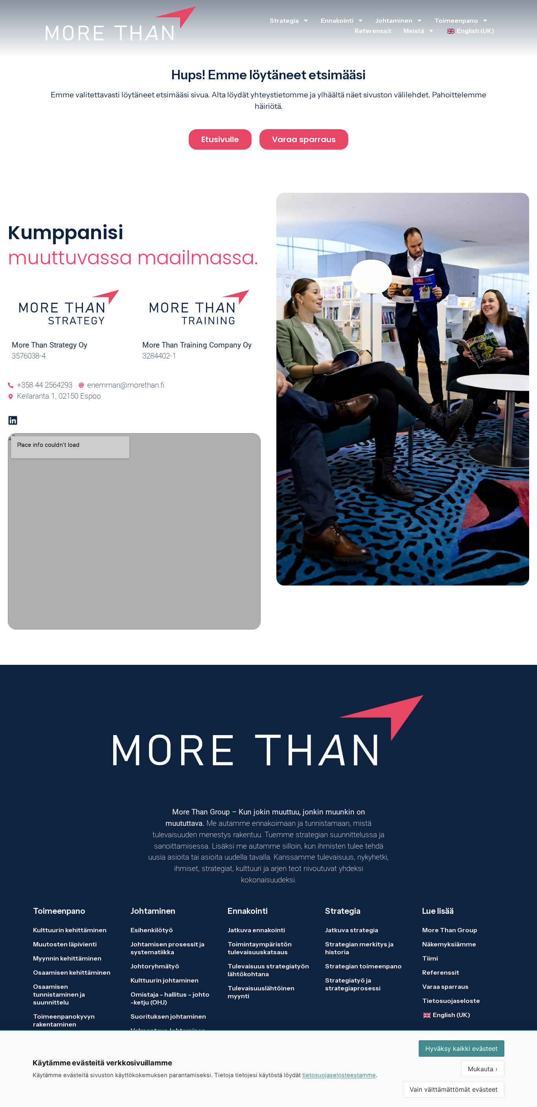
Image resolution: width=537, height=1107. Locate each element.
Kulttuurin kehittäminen (70, 930)
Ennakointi (337, 20)
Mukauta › (483, 1069)
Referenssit (373, 31)
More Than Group (449, 930)
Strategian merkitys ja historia (359, 948)
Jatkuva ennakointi (256, 930)
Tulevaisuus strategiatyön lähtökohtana (268, 970)
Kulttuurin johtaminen (165, 980)
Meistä (413, 31)
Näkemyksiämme (449, 944)
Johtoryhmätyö (155, 966)
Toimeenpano (456, 20)
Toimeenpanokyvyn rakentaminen (64, 1020)
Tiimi (430, 958)
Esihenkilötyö (152, 930)
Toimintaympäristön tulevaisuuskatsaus (260, 948)
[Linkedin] (13, 420)
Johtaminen (393, 20)
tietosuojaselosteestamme (339, 1075)
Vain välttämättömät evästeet (454, 1089)
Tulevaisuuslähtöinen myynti (261, 992)
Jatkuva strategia (352, 930)
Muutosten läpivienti (65, 944)
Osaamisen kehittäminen (71, 972)
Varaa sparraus (445, 986)
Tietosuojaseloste (451, 1001)
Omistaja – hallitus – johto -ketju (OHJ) (170, 998)
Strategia (284, 20)
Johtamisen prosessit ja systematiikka (167, 948)
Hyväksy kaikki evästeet (461, 1048)
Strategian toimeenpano (363, 966)
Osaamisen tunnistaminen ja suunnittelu (59, 994)
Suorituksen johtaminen (168, 1016)
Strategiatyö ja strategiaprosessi (353, 984)
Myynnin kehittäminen (67, 958)
